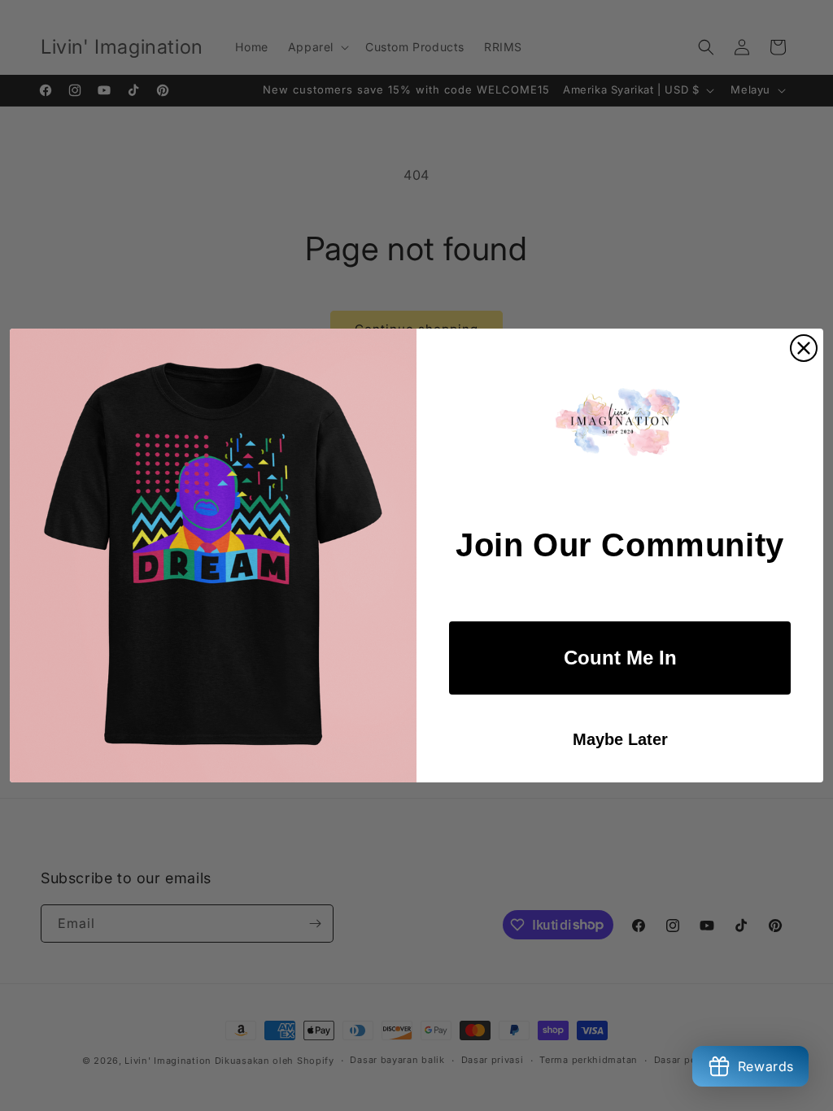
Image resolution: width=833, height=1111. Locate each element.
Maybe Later (620, 739)
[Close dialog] (804, 348)
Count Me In (620, 658)
